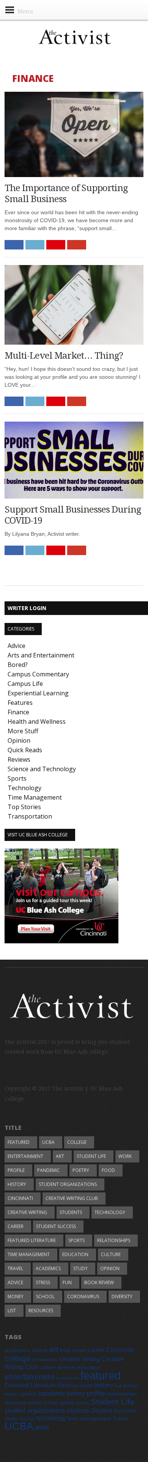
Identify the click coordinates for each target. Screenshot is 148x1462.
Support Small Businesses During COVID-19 (73, 515)
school (45, 1296)
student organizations (68, 1184)
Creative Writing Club (72, 1198)
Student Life (91, 1156)
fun (67, 1282)
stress (43, 1282)
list (12, 1310)
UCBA (48, 1142)
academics (48, 1268)
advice (15, 1282)
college (77, 1142)
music (11, 1394)
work (125, 1156)
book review (99, 1282)
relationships (113, 1240)
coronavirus (83, 1296)
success (27, 1419)
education (75, 1254)
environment (67, 1378)
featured (19, 1142)
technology (109, 1212)
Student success (56, 1226)
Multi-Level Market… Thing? (64, 355)
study (80, 1268)
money (16, 1296)
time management (29, 1254)
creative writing (27, 1212)
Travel (15, 1268)
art (60, 1156)
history (17, 1184)
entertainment (25, 1156)
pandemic (48, 1170)
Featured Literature (32, 1240)
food (108, 1170)
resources (40, 1310)
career (16, 1226)
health (86, 1385)
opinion (110, 1268)
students (71, 1212)
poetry (80, 1170)
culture (111, 1254)
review (35, 1403)
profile (16, 1170)
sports (76, 1240)
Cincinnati (20, 1198)
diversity (122, 1296)
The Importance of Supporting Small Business (66, 193)
